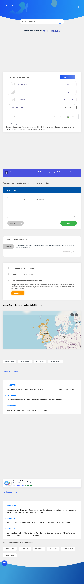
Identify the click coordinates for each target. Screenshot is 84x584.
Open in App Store (18, 485)
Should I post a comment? (22, 275)
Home (11, 5)
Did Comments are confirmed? (23, 268)
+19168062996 (9, 555)
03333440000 (10, 518)
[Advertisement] (42, 54)
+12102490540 (10, 506)
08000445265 (10, 529)
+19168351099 (68, 549)
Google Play (28, 485)
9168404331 (24, 549)
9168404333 (53, 549)
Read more (17, 293)
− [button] (76, 315)
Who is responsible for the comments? (27, 281)
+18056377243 (10, 406)
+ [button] (72, 315)
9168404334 (39, 549)
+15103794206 (10, 395)
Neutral (12, 223)
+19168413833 (9, 549)
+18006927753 (10, 385)
